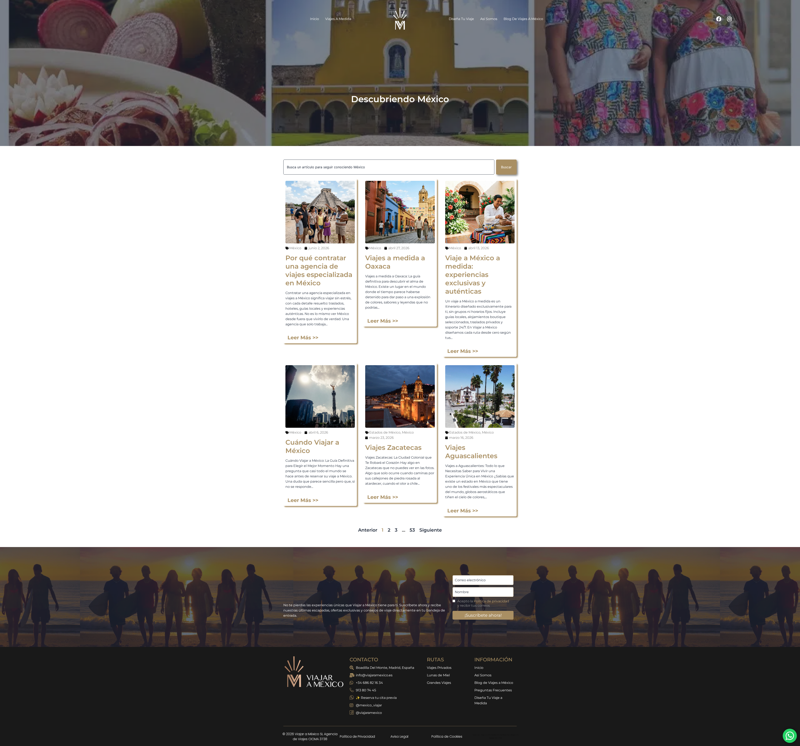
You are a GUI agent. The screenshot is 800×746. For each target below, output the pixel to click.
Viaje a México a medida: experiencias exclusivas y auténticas (472, 268)
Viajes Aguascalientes (471, 445)
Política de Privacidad (357, 729)
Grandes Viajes (439, 676)
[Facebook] (719, 12)
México (295, 241)
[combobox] (388, 160)
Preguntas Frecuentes (493, 684)
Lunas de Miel (438, 669)
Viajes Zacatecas (393, 441)
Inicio (314, 12)
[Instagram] (729, 12)
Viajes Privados (439, 661)
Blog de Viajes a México (523, 12)
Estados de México (384, 426)
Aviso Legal (399, 729)
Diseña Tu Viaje (461, 12)
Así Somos (488, 12)
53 (412, 523)
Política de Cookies (446, 729)
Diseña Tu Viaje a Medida (488, 693)
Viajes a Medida (338, 12)
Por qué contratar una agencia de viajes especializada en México (318, 263)
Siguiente (430, 523)
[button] (400, 742)
